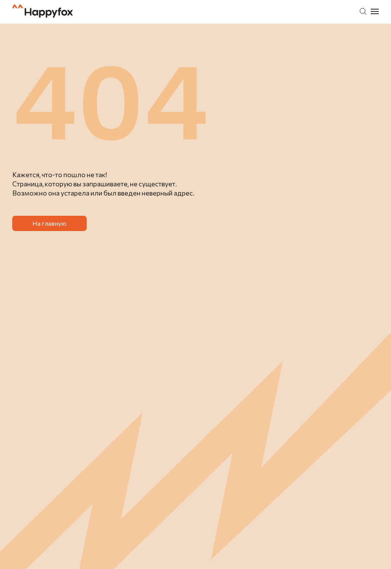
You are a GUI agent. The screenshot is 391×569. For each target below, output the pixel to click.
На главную (49, 223)
